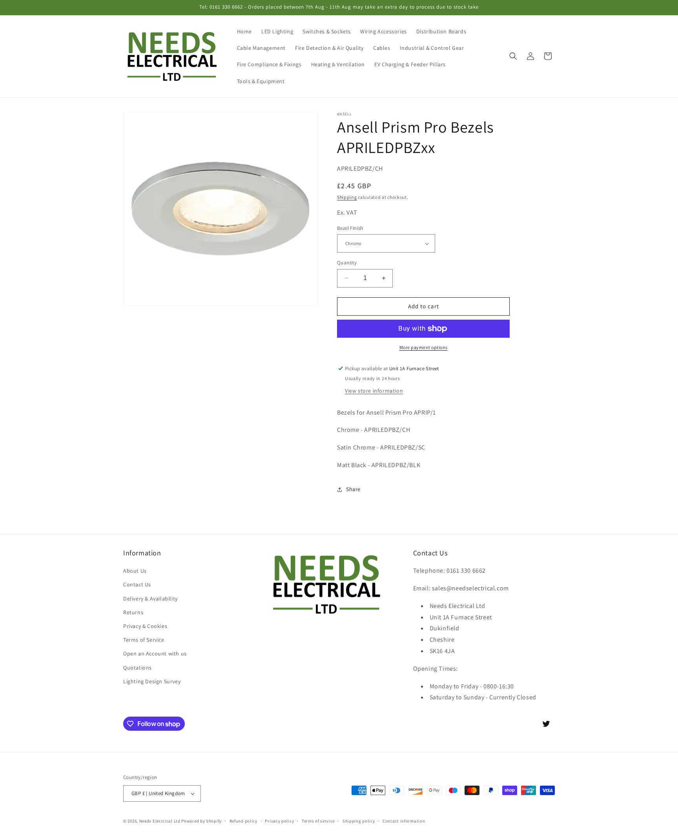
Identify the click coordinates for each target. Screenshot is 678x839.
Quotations (137, 667)
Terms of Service (143, 639)
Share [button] (353, 489)
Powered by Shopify (201, 821)
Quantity (347, 262)
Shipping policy (359, 821)
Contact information (404, 821)
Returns (133, 612)
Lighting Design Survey (151, 681)
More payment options (423, 347)
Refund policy (243, 821)
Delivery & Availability (150, 598)
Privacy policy (279, 821)
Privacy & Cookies (145, 626)
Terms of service (318, 821)
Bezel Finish (350, 228)
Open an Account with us (155, 653)
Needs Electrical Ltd (159, 821)
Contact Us (137, 584)
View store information (374, 390)
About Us (135, 570)
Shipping (347, 197)
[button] (513, 56)
